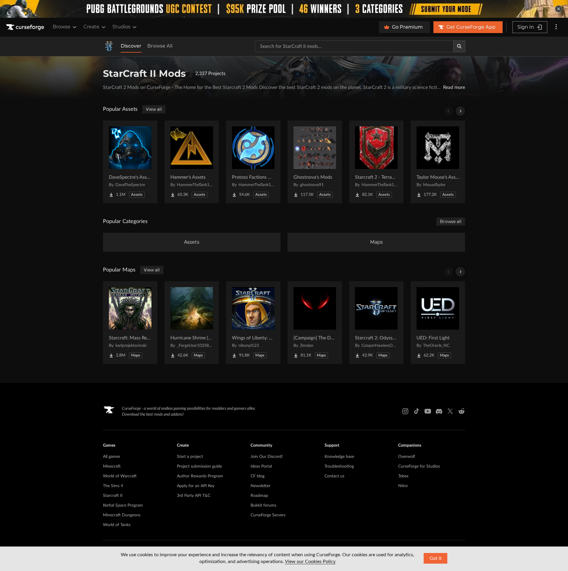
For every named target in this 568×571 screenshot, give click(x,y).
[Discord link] (439, 411)
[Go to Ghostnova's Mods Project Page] (315, 162)
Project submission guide (199, 466)
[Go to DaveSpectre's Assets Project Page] (130, 162)
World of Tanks (116, 525)
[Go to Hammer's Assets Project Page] (191, 162)
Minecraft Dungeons (122, 515)
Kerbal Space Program (123, 505)
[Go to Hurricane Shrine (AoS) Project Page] (191, 322)
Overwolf (406, 457)
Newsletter (260, 486)
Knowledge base (339, 457)
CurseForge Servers (268, 515)
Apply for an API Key (195, 486)
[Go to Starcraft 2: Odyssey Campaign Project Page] (376, 322)
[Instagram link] (405, 411)
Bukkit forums (263, 505)
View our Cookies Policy (310, 561)
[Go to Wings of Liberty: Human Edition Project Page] (253, 322)
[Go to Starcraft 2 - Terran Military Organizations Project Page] (376, 162)
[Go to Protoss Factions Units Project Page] (253, 162)
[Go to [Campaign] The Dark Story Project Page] (315, 322)
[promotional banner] (284, 9)
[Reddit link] (461, 411)
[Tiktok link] (416, 411)
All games (111, 457)
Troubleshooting (339, 466)
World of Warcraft (120, 476)
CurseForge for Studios (419, 466)
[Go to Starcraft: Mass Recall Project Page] (130, 322)
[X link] (450, 411)
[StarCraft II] (109, 46)
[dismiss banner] (558, 8)
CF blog (257, 476)
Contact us (334, 476)
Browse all (451, 221)
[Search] (459, 46)
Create (91, 27)
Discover (131, 46)
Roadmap (259, 496)
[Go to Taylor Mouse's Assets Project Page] (438, 162)
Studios (121, 27)
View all (154, 109)
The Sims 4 (113, 486)
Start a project (190, 457)
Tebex (403, 476)
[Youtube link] (427, 411)
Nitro (403, 486)
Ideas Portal (261, 466)
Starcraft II (112, 496)
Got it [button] (436, 558)
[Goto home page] (26, 27)
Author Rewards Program (200, 476)
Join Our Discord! (267, 457)
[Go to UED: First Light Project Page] (438, 322)
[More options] (556, 27)
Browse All (159, 46)
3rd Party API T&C (193, 496)
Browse (61, 27)
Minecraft (112, 466)
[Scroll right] (460, 111)
